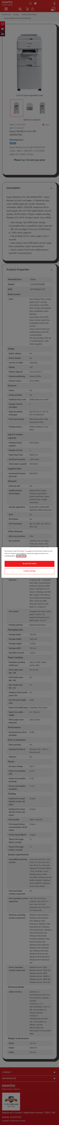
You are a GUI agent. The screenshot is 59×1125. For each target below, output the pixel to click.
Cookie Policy (21, 556)
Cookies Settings (29, 571)
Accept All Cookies (29, 564)
